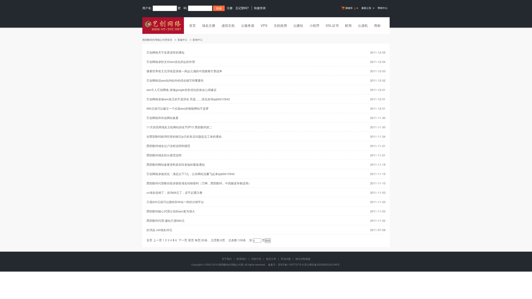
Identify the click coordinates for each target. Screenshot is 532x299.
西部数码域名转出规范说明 (164, 155)
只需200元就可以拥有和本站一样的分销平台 (175, 202)
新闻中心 (198, 39)
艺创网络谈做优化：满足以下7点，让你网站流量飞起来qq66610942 (191, 174)
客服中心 (182, 39)
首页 (192, 25)
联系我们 (241, 258)
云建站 (298, 25)
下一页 (183, 240)
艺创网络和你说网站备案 (163, 118)
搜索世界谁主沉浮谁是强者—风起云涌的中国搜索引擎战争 (184, 71)
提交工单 (271, 258)
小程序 (314, 25)
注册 (230, 8)
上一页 (157, 240)
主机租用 (280, 25)
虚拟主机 (228, 25)
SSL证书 (332, 25)
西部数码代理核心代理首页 (157, 39)
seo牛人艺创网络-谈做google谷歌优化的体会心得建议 (182, 90)
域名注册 (208, 25)
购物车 (350, 8)
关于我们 (227, 258)
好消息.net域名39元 (159, 230)
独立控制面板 (303, 258)
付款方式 (256, 258)
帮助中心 (383, 8)
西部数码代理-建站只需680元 (166, 220)
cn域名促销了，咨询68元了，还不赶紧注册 (174, 192)
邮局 (348, 25)
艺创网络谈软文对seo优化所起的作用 (171, 62)
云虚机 (363, 25)
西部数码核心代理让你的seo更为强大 (171, 211)
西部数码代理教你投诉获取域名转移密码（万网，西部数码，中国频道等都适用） (199, 183)
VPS (264, 25)
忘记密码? (242, 8)
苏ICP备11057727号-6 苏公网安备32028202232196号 (309, 264)
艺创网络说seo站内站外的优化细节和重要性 (175, 80)
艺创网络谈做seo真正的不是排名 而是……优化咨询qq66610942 (188, 99)
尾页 (191, 240)
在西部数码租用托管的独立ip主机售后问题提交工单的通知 (184, 136)
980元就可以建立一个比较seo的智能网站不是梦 (178, 108)
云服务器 (247, 25)
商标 (377, 25)
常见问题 (286, 258)
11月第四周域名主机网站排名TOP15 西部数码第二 (179, 127)
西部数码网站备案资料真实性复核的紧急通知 (176, 164)
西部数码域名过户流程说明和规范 (168, 146)
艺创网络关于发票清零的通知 (165, 52)
